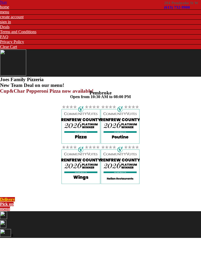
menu (4, 12)
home (4, 7)
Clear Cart (8, 46)
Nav (3, 2)
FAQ (4, 37)
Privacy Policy (12, 42)
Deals (4, 27)
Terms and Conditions (18, 32)
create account (12, 17)
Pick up (7, 204)
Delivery (7, 199)
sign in (5, 22)
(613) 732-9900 (177, 7)
